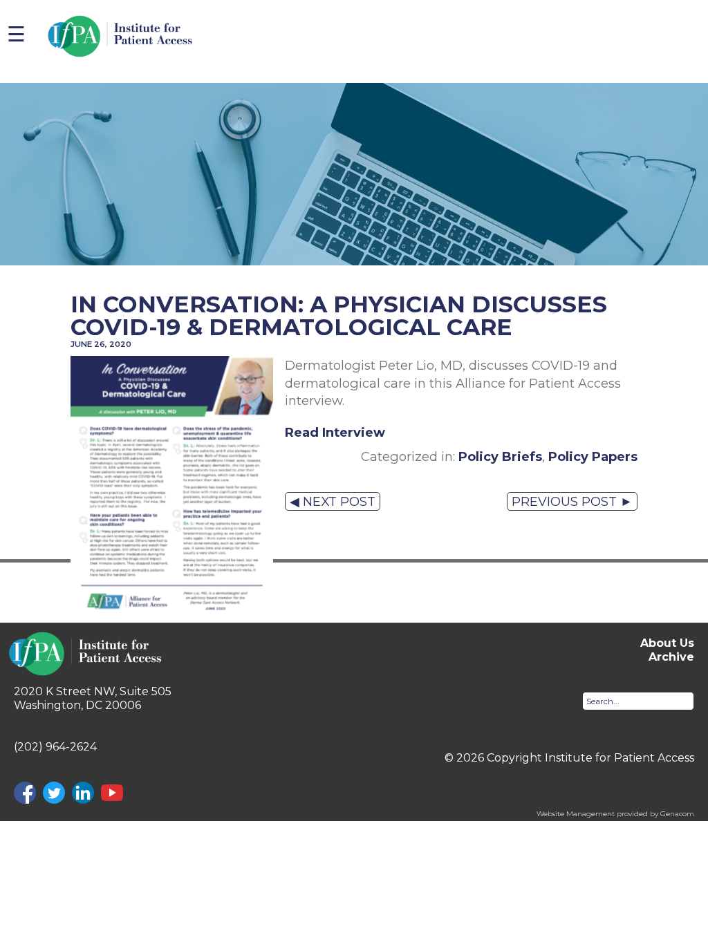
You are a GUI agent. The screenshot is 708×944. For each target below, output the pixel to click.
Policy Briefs (500, 456)
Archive (671, 656)
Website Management (576, 813)
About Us (667, 643)
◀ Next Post (332, 501)
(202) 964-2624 (55, 746)
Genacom (677, 813)
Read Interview (335, 432)
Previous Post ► (572, 501)
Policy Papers (592, 456)
